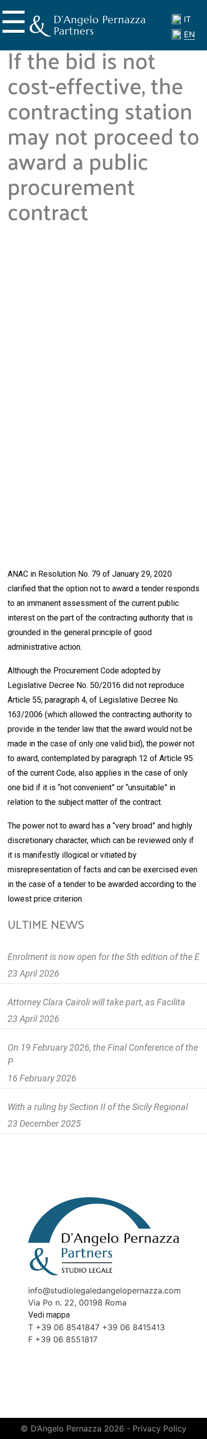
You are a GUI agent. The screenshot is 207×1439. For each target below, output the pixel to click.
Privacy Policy (159, 1428)
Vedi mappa (49, 1315)
